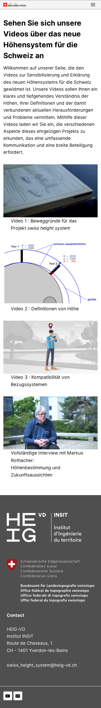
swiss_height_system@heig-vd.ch (42, 665)
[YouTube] (7, 695)
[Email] (17, 695)
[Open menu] (93, 5)
